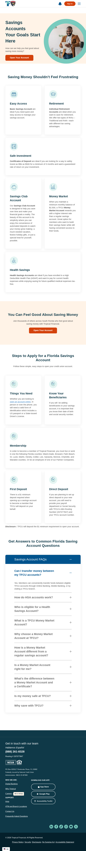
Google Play (44, 794)
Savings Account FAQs (30, 559)
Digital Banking (11, 784)
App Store (44, 787)
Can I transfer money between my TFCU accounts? (34, 572)
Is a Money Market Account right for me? (32, 666)
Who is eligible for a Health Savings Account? (32, 608)
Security (28, 842)
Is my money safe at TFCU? (32, 696)
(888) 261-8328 (15, 751)
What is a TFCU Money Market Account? (34, 622)
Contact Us (9, 811)
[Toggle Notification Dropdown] (60, 3)
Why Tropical (10, 789)
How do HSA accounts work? (33, 597)
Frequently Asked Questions (16, 816)
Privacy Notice (18, 842)
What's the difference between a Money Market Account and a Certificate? (34, 682)
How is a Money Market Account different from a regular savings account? (31, 651)
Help (7, 801)
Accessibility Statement (65, 842)
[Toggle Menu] (78, 4)
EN (7, 849)
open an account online (20, 402)
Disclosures (36, 842)
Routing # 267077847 (14, 756)
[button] (43, 801)
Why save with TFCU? (28, 705)
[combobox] (6, 849)
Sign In (70, 4)
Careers (8, 794)
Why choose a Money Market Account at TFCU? (33, 635)
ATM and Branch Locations (16, 806)
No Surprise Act (48, 842)
